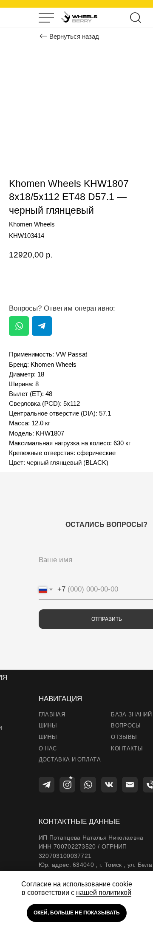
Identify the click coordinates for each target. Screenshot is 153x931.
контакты (127, 748)
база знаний (131, 714)
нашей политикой (103, 892)
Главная (52, 714)
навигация (60, 699)
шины (48, 725)
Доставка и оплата (70, 759)
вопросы (126, 725)
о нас (48, 748)
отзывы (124, 737)
